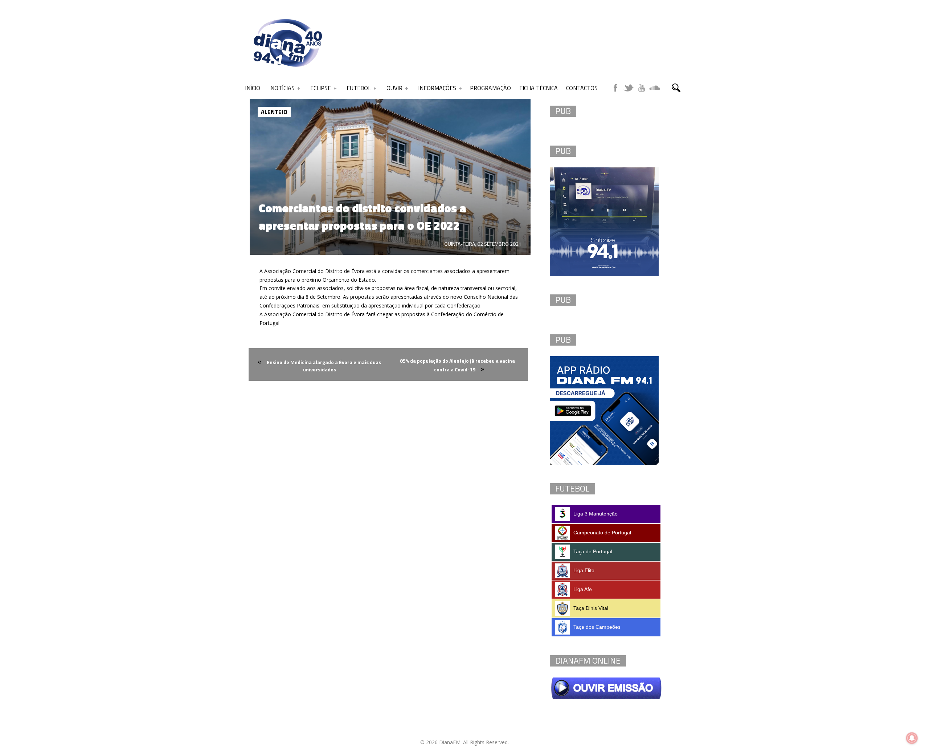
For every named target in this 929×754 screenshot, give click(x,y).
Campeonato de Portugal (602, 532)
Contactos (582, 87)
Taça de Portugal (592, 551)
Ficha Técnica (538, 87)
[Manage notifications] (912, 738)
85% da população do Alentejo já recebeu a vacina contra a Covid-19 (457, 365)
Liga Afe (582, 589)
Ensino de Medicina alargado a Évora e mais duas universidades (324, 365)
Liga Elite (583, 570)
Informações (437, 87)
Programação (490, 87)
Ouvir (394, 87)
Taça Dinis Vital (590, 608)
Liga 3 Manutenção (595, 514)
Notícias (282, 87)
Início (252, 87)
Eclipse (320, 87)
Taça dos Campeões (597, 627)
